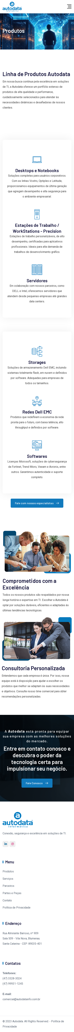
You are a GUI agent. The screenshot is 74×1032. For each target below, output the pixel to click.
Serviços (8, 878)
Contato (7, 900)
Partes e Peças (12, 893)
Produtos (8, 871)
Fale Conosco (34, 783)
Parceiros (8, 885)
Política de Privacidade (16, 907)
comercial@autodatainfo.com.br (21, 999)
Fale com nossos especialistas (34, 503)
